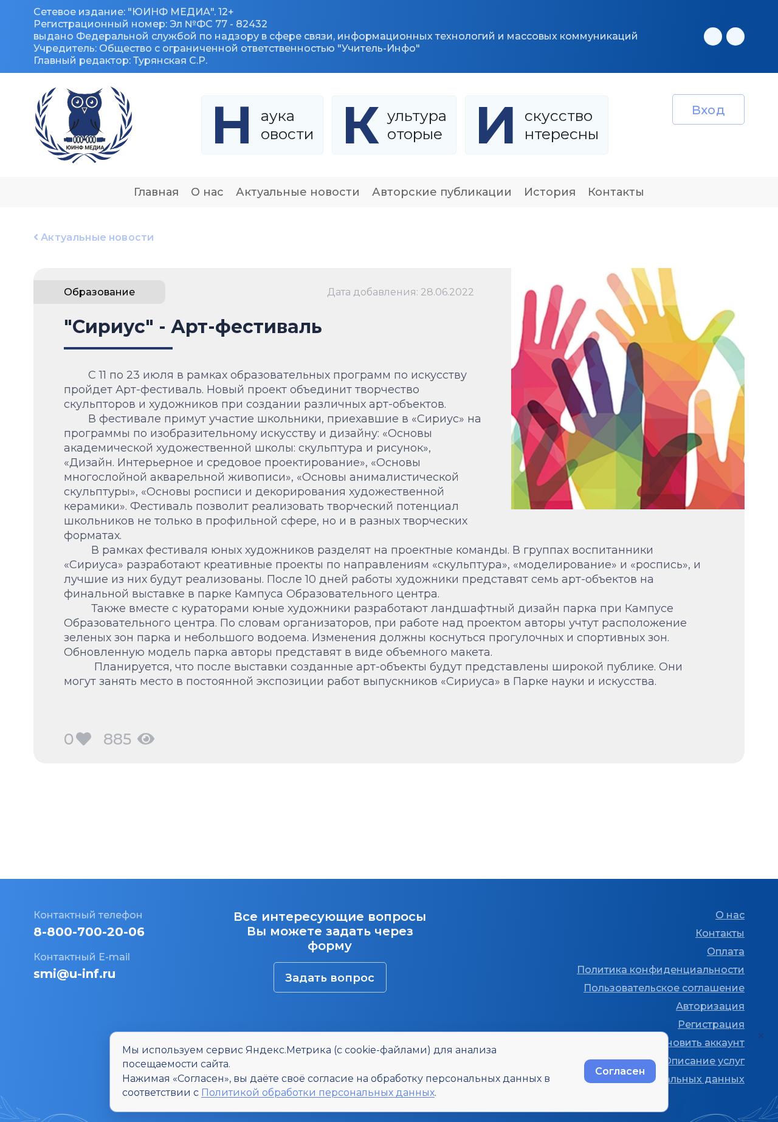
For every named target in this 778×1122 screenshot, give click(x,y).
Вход (708, 110)
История (550, 192)
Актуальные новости (298, 192)
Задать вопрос (329, 978)
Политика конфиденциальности (661, 970)
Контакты (616, 192)
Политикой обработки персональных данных (318, 1092)
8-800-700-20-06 (89, 931)
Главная (156, 192)
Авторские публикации (442, 192)
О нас (207, 192)
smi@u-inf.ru (74, 973)
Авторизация (710, 1006)
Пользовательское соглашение (664, 988)
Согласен (620, 1071)
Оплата (726, 951)
